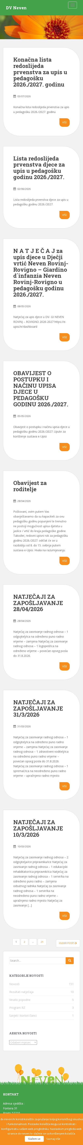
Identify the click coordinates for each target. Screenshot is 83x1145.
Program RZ (17, 1008)
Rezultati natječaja (21, 992)
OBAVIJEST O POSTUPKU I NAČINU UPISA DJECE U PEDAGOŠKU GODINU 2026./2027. (40, 388)
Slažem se (34, 1139)
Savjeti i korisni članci (23, 1015)
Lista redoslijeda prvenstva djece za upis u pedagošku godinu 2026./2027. (39, 168)
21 (42, 942)
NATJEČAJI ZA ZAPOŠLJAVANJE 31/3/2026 (38, 708)
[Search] (70, 960)
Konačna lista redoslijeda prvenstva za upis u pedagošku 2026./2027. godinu (40, 72)
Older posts (67, 943)
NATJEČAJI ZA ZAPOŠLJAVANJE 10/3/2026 (38, 828)
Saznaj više (53, 1139)
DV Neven (16, 7)
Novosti (14, 984)
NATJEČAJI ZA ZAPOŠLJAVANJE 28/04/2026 (38, 603)
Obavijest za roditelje (30, 486)
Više (64, 122)
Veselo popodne (19, 1000)
